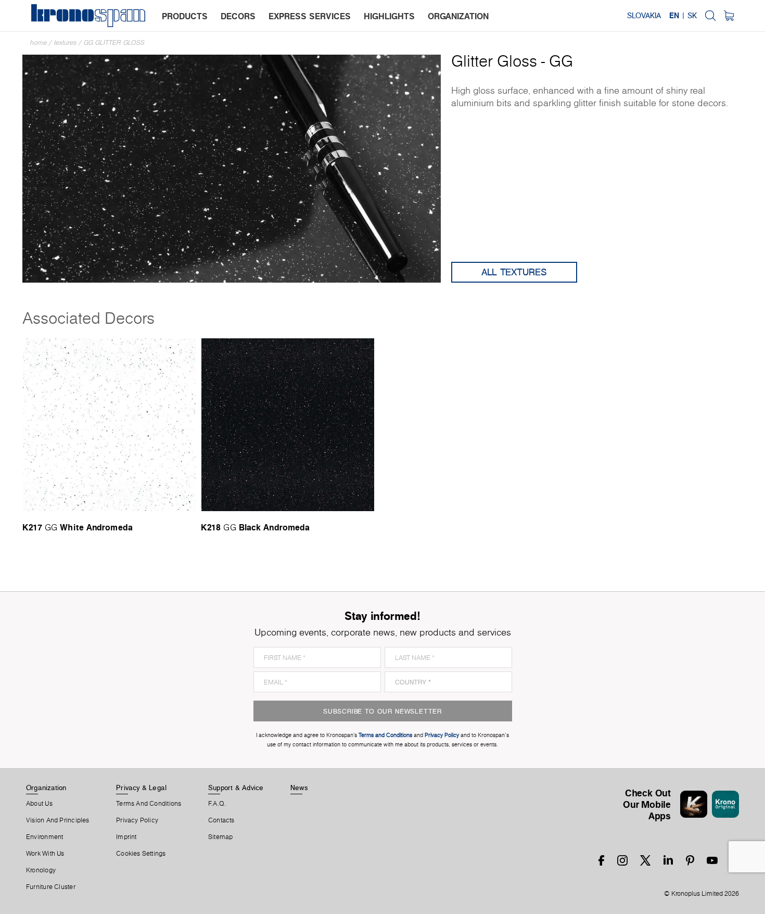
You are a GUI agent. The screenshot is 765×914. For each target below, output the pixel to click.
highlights (389, 16)
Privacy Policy (137, 820)
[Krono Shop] (729, 15)
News (299, 787)
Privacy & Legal (141, 787)
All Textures (514, 271)
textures (65, 42)
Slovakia (644, 15)
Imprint (126, 837)
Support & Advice (236, 787)
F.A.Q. (217, 803)
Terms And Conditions (148, 803)
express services (310, 16)
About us (39, 803)
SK (692, 15)
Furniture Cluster (50, 887)
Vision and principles (58, 820)
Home (38, 42)
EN (674, 15)
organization (458, 16)
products (185, 16)
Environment (44, 837)
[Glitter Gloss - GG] (231, 167)
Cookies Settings (141, 853)
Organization (46, 787)
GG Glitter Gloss (114, 42)
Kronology (41, 870)
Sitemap (220, 837)
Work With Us (45, 853)
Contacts (221, 820)
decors (238, 16)
